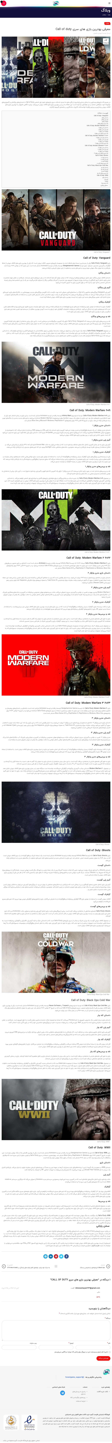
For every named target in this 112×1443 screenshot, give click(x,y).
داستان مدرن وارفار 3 (103, 147)
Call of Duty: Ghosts (101, 155)
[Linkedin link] (51, 1256)
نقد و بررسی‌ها (104, 183)
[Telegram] (62, 1392)
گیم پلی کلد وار (104, 169)
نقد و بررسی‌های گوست (102, 163)
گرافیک (106, 181)
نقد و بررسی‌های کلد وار (102, 173)
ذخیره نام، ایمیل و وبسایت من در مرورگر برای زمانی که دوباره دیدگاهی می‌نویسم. (81, 1352)
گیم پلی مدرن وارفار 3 (103, 149)
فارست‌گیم (95, 1246)
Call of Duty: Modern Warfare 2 (96, 563)
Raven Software (55, 1006)
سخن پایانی (104, 185)
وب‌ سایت (33, 1343)
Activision (42, 563)
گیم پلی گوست (104, 159)
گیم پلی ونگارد (104, 120)
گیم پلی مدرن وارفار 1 (103, 130)
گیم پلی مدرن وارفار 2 (103, 139)
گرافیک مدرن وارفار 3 (103, 151)
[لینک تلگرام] (45, 1256)
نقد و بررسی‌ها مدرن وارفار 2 (101, 143)
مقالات (104, 15)
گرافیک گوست (104, 161)
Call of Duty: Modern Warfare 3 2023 (96, 146)
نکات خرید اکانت (102, 1392)
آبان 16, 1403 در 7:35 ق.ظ (10, 1288)
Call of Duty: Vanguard (101, 116)
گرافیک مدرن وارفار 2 (103, 141)
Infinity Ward (66, 416)
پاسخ (98, 1297)
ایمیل (71, 1343)
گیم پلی (106, 179)
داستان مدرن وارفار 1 (103, 128)
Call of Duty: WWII (102, 175)
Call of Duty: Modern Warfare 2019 (97, 126)
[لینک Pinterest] (56, 1256)
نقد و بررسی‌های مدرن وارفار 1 (101, 133)
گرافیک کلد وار (104, 171)
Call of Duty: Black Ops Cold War (97, 165)
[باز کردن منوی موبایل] (109, 3)
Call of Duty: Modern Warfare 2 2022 (96, 136)
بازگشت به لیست (56, 1266)
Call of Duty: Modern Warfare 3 (96, 708)
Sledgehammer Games (71, 266)
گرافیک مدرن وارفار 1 (103, 131)
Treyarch (65, 1006)
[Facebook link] (66, 1256)
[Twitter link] (61, 1256)
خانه (109, 15)
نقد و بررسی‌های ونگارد (103, 123)
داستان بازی (105, 177)
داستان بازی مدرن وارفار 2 (102, 138)
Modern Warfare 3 (96, 768)
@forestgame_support (74, 1377)
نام (108, 1343)
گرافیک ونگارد (105, 121)
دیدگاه (107, 1318)
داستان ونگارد (105, 118)
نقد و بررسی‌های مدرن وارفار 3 (101, 153)
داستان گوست (104, 157)
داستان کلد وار (104, 167)
